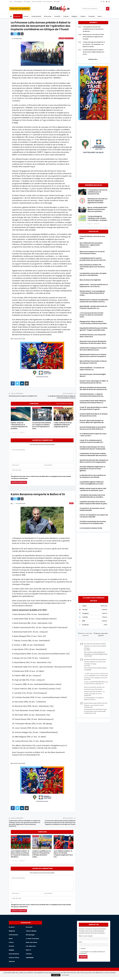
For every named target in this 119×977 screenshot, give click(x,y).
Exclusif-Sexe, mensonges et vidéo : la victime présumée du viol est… (94, 382)
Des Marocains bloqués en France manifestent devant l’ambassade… (93, 448)
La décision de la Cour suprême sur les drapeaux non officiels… (93, 476)
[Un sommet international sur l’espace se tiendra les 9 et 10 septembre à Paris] (42, 414)
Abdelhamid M (88, 659)
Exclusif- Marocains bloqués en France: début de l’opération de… (92, 421)
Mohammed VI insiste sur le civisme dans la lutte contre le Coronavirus (93, 355)
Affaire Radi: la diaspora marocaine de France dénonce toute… (93, 349)
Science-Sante (69, 38)
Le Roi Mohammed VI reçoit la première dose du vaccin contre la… (93, 259)
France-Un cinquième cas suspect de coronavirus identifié (94, 516)
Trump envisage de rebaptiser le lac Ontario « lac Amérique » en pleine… (97, 218)
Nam (85, 644)
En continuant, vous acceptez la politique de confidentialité (92, 952)
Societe (13, 408)
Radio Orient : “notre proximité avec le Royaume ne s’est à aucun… (94, 285)
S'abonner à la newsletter (19, 9)
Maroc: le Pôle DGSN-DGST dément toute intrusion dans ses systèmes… (97, 209)
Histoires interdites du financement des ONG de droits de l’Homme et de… (94, 388)
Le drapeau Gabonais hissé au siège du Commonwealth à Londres (61, 397)
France (26, 16)
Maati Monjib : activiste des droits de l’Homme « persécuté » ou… (93, 307)
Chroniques (26, 1)
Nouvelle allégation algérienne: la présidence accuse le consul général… (92, 469)
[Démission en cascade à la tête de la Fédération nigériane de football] (82, 201)
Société (57, 16)
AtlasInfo (83, 948)
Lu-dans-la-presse (32, 938)
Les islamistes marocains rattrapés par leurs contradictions (93, 274)
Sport (100, 16)
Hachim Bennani (89, 703)
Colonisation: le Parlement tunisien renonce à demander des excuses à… (94, 454)
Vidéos (82, 16)
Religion (74, 16)
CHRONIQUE (29, 957)
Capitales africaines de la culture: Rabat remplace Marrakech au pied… (94, 503)
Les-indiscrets (31, 946)
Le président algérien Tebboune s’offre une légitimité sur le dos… (92, 483)
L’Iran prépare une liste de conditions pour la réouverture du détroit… (93, 29)
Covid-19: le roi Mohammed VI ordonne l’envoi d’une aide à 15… (92, 441)
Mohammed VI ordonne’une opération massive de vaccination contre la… (94, 301)
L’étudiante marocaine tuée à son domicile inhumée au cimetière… (92, 496)
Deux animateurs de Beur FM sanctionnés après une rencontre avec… (92, 267)
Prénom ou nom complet (85, 936)
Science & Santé (37, 1)
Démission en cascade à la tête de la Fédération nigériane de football (93, 37)
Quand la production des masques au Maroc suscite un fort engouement (94, 461)
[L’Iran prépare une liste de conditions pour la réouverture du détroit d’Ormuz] (82, 192)
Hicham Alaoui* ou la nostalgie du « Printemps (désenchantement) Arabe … (92, 293)
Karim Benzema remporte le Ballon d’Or (23, 396)
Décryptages (18, 1)
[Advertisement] (93, 562)
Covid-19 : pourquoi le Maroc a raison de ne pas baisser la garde (93, 408)
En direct (14, 836)
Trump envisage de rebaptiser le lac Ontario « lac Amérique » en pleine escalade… (94, 44)
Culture (66, 16)
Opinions (12, 961)
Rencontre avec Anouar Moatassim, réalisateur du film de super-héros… (93, 342)
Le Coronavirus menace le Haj (91, 528)
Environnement (47, 1)
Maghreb (17, 16)
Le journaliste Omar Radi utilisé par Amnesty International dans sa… (93, 402)
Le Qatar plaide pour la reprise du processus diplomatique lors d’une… (93, 52)
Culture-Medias (31, 931)
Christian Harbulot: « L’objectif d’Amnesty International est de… (92, 395)
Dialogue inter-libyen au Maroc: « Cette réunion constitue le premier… (94, 322)
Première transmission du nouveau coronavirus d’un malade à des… (93, 522)
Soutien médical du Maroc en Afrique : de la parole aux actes (94, 415)
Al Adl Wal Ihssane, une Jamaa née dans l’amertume (93, 336)
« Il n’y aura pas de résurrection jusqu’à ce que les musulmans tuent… (91, 315)
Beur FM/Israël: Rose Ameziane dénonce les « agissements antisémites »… (91, 245)
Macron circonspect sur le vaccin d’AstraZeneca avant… (92, 252)
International (36, 16)
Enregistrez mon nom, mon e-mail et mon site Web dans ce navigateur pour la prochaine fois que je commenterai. (41, 477)
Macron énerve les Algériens (90, 280)
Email (80, 942)
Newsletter (57, 1)
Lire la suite (65, 975)
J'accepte (56, 975)
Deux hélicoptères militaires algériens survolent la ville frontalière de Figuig (95, 646)
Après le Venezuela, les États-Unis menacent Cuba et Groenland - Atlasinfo (94, 689)
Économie (47, 16)
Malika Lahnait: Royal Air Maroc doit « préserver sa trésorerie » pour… (93, 489)
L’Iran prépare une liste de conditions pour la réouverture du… (97, 192)
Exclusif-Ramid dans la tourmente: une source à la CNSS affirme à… (93, 428)
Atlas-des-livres (31, 942)
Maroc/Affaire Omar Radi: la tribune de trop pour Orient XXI (93, 362)
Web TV (28, 950)
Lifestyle (92, 16)
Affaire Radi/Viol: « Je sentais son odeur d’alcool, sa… (92, 369)
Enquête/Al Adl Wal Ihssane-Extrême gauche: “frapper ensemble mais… (93, 329)
